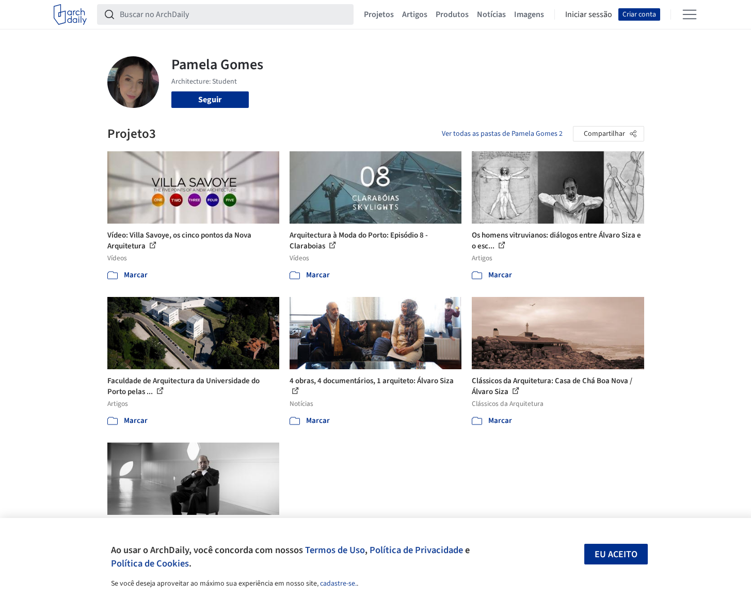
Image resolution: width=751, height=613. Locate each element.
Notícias (491, 14)
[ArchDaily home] (70, 14)
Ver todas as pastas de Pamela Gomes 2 (502, 133)
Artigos (414, 14)
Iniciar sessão (588, 14)
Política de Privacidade (416, 550)
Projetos (379, 14)
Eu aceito (616, 554)
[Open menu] (689, 14)
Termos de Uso (335, 550)
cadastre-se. (338, 583)
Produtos (452, 14)
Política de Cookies (150, 563)
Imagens (529, 14)
